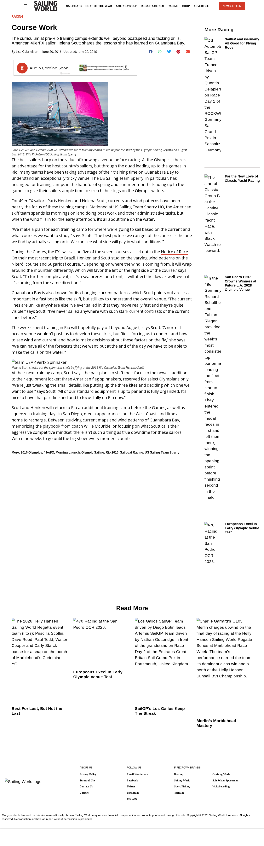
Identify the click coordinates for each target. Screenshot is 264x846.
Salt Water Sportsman (225, 780)
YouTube (132, 798)
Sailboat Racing (131, 452)
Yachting (179, 792)
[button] (150, 52)
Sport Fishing (182, 786)
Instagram (133, 792)
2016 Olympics (31, 452)
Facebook (132, 780)
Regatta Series (152, 6)
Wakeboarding (221, 786)
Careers (84, 792)
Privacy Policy (88, 774)
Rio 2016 (112, 452)
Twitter (131, 786)
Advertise (201, 6)
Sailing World (182, 780)
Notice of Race (174, 251)
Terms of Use (87, 780)
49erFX (49, 452)
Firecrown (232, 815)
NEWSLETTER (232, 6)
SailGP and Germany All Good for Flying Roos (242, 43)
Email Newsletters (137, 774)
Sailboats (74, 6)
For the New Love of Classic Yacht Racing (242, 178)
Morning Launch (68, 452)
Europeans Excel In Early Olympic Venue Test (242, 528)
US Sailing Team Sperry (162, 452)
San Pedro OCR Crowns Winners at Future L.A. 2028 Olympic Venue (240, 283)
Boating (178, 774)
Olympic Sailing (92, 452)
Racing (173, 6)
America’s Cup (126, 6)
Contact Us (86, 786)
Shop (186, 6)
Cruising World (221, 774)
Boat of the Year (98, 6)
